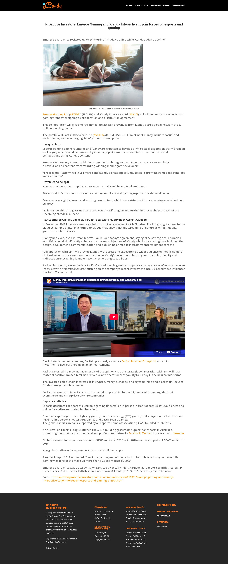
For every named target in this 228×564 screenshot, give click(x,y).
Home (129, 5)
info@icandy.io (163, 515)
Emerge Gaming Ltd (55, 114)
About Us (140, 5)
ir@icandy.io (162, 526)
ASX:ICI (133, 114)
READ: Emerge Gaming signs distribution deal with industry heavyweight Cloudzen (95, 219)
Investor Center (160, 5)
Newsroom (178, 5)
